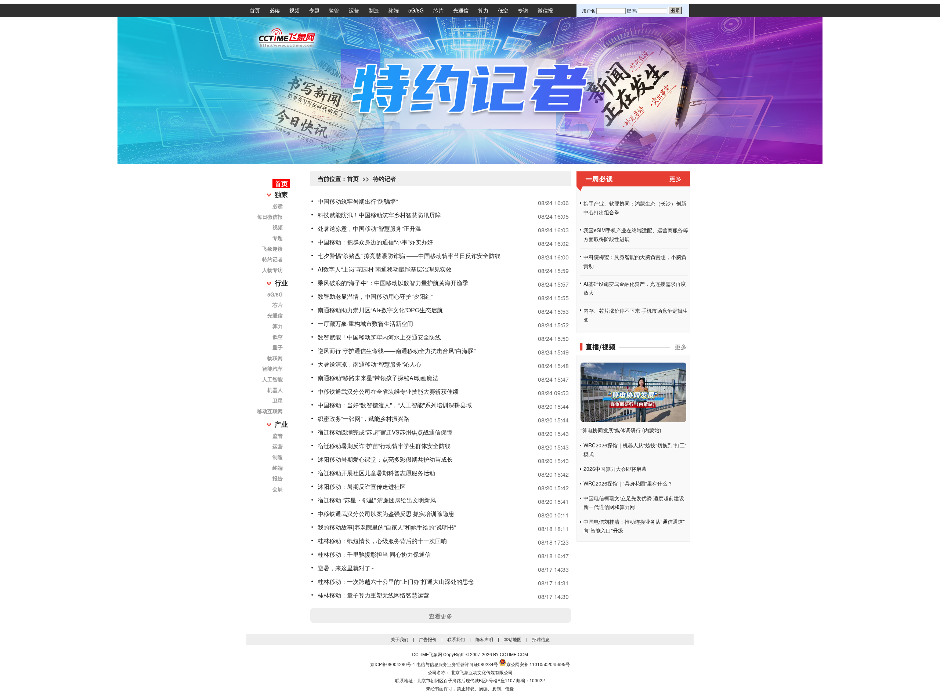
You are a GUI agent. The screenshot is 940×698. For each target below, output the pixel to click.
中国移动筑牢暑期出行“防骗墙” (358, 201)
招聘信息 (541, 639)
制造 (374, 10)
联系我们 (456, 639)
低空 (503, 10)
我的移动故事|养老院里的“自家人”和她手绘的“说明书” (387, 527)
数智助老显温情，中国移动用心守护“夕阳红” (375, 296)
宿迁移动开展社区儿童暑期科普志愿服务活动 (376, 473)
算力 (483, 10)
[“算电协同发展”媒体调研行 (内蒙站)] (633, 419)
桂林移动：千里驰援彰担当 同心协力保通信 (374, 554)
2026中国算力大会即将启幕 (615, 468)
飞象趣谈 (272, 248)
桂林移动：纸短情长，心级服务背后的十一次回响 (382, 541)
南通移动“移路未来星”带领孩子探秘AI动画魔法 (378, 378)
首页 (255, 10)
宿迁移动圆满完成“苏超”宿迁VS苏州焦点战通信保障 (385, 432)
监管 (334, 10)
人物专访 (272, 269)
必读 (275, 10)
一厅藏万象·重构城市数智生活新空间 (365, 323)
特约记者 (272, 259)
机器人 (275, 389)
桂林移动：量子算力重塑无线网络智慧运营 (373, 595)
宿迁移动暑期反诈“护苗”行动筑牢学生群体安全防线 (384, 445)
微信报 (545, 10)
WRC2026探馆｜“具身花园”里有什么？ (628, 483)
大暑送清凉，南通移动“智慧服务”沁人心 (369, 364)
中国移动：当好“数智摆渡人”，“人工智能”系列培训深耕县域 (395, 405)
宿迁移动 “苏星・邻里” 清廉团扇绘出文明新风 (377, 500)
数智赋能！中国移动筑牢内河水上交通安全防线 (379, 337)
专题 (314, 10)
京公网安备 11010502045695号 (538, 664)
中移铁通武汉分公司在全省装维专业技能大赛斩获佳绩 (388, 391)
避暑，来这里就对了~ (346, 568)
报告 (277, 478)
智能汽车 (272, 368)
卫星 (277, 400)
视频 (294, 10)
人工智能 (272, 379)
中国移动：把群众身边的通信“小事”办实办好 (375, 242)
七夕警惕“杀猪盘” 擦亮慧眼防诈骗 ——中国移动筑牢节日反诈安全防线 (409, 255)
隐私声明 (484, 639)
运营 (354, 10)
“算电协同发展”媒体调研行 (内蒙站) (621, 430)
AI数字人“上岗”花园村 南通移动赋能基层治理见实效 (385, 269)
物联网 (275, 357)
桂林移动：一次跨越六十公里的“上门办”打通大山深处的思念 (396, 581)
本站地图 (512, 639)
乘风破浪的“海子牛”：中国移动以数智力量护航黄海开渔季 (393, 283)
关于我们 (399, 639)
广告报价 (428, 639)
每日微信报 (270, 216)
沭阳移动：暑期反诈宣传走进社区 (362, 486)
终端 (393, 10)
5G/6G (416, 10)
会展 (277, 488)
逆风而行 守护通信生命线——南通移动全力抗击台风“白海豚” (397, 350)
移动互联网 (270, 411)
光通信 (461, 10)
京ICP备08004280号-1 (392, 664)
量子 (277, 347)
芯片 (438, 10)
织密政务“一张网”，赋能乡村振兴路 (363, 418)
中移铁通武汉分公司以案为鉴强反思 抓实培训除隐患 (386, 513)
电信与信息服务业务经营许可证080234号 (457, 664)
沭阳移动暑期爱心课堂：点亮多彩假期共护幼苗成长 (385, 459)
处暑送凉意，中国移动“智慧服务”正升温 (369, 228)
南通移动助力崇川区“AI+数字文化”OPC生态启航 (380, 310)
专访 (523, 10)
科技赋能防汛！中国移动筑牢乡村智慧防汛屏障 (379, 215)
